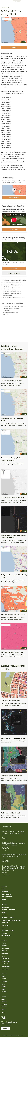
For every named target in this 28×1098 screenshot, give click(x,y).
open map (14, 47)
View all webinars (14, 273)
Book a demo (14, 229)
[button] (26, 2)
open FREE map (14, 197)
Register (14, 268)
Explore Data (5, 7)
